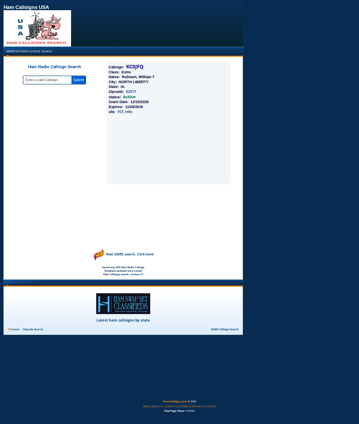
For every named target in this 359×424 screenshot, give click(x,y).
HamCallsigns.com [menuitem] (175, 401)
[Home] (37, 28)
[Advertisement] (168, 149)
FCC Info (125, 111)
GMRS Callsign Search (225, 329)
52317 (131, 91)
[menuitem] (146, 406)
